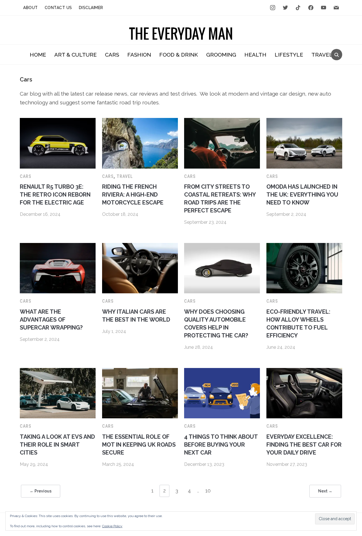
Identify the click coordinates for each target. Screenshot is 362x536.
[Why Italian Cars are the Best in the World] (140, 246)
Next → (325, 491)
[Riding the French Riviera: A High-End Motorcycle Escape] (140, 121)
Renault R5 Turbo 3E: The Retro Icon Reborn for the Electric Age (55, 194)
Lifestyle (289, 54)
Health (255, 54)
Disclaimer (91, 7)
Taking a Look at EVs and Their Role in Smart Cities (57, 444)
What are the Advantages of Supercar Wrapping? (51, 319)
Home (38, 54)
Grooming (221, 54)
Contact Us (58, 7)
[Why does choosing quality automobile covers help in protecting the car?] (222, 246)
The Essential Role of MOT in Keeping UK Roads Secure (139, 444)
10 (208, 491)
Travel (322, 54)
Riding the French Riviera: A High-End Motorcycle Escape (132, 194)
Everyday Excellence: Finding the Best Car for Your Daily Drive (304, 444)
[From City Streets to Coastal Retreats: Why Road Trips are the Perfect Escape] (222, 121)
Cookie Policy (112, 526)
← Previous (40, 491)
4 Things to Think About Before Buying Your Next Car (221, 444)
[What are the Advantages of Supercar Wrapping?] (58, 246)
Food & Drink (178, 54)
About (30, 7)
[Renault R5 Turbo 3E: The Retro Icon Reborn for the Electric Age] (58, 121)
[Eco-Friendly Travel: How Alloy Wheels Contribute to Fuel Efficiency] (304, 246)
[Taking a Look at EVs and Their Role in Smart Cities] (58, 371)
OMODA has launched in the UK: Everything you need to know (302, 194)
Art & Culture (75, 54)
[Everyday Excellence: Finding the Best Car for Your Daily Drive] (304, 371)
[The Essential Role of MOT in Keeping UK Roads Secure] (140, 371)
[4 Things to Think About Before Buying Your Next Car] (222, 371)
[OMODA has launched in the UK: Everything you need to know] (304, 121)
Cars (112, 54)
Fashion (139, 54)
